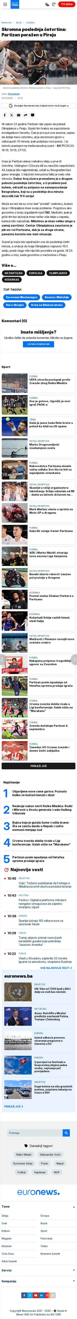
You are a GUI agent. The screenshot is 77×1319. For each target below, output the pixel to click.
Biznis (44, 1223)
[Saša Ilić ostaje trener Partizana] (15, 534)
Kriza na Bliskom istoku (46, 304)
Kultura (6, 1230)
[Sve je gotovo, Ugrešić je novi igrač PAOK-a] (15, 405)
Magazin (7, 1238)
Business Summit (50, 1253)
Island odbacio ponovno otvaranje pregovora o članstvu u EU (49, 1040)
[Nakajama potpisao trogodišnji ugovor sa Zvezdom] (15, 664)
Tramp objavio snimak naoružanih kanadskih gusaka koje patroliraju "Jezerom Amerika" (40, 941)
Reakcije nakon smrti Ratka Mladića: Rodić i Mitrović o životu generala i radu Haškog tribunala (42, 809)
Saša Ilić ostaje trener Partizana (51, 531)
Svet (4, 1223)
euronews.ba (18, 976)
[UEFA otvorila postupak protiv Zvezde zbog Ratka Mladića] (15, 383)
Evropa (23, 916)
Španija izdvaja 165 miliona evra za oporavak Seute (41, 922)
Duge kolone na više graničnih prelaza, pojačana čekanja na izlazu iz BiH (53, 1089)
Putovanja (46, 1238)
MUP (57, 1172)
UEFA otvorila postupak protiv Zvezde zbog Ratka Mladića (49, 381)
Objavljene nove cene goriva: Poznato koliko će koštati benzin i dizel (39, 793)
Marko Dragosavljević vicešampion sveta (44, 446)
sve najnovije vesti (54, 967)
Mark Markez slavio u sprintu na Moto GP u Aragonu (51, 511)
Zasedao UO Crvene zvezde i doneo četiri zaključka (49, 748)
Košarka (30, 22)
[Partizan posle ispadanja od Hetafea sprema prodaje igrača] (15, 686)
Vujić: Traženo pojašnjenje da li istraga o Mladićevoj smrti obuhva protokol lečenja (45, 884)
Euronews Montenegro (21, 297)
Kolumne (7, 1246)
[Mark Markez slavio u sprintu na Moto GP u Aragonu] (15, 513)
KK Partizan (13, 273)
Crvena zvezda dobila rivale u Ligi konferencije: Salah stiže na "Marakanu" (51, 707)
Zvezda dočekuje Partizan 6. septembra (48, 727)
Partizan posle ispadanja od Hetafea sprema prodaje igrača (51, 684)
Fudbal (33, 376)
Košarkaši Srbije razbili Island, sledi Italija (49, 619)
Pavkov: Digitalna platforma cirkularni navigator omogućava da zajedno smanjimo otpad (42, 903)
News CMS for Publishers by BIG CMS (38, 1314)
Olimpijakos (58, 273)
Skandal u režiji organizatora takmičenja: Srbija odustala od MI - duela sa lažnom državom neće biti (51, 491)
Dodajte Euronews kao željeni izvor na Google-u (41, 105)
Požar (44, 1163)
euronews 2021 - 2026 (37, 1310)
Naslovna (6, 22)
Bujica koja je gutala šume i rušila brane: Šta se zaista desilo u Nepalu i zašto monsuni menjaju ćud (40, 826)
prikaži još (38, 766)
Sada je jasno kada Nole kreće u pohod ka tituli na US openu (51, 424)
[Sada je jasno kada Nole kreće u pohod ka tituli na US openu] (15, 426)
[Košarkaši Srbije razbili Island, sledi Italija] (15, 621)
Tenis (32, 419)
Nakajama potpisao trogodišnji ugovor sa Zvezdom (50, 662)
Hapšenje (39, 1172)
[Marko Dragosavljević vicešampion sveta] (15, 448)
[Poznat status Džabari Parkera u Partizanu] (15, 599)
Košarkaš (12, 279)
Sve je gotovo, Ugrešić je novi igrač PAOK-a (49, 402)
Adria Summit (9, 1261)
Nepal (60, 1163)
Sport (19, 22)
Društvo (24, 878)
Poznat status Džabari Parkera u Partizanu (51, 597)
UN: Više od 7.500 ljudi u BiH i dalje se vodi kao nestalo (52, 990)
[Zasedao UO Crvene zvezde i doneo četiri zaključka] (15, 751)
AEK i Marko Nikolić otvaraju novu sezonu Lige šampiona (48, 554)
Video (44, 1246)
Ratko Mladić (24, 1154)
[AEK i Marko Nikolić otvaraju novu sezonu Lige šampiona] (15, 556)
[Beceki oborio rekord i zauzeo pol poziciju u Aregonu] (15, 578)
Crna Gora (8, 1253)
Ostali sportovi (39, 441)
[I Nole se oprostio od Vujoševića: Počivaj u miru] (3, 659)
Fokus (22, 933)
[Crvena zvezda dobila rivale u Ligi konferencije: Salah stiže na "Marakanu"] (15, 707)
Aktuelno (40, 1008)
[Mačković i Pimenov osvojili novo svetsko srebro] (15, 643)
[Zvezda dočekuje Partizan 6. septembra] (15, 729)
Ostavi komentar (38, 344)
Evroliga (35, 273)
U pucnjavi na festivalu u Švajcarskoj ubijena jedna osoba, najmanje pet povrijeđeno (50, 1066)
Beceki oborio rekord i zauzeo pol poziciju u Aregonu (50, 575)
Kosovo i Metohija (57, 297)
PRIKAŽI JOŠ (12, 1106)
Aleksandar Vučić (50, 1154)
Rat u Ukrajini (15, 304)
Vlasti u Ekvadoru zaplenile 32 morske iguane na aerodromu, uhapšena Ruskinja (45, 960)
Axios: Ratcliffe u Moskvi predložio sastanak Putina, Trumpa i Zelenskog (51, 1016)
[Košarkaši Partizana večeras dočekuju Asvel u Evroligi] (74, 659)
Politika (24, 895)
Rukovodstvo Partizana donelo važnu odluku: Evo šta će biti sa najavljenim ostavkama (50, 469)
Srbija (5, 1215)
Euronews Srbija (22, 1163)
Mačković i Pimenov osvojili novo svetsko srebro (51, 640)
